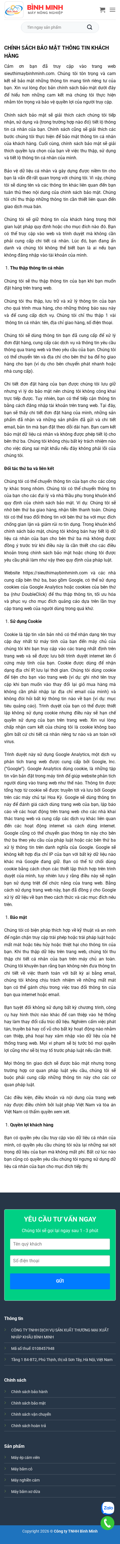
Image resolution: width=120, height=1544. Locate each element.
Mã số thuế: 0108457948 (32, 1348)
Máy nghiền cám (25, 1480)
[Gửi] (89, 27)
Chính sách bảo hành (29, 1391)
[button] (102, 10)
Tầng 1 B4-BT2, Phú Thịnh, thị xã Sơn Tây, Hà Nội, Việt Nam (61, 1359)
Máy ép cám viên (25, 1457)
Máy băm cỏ (21, 1469)
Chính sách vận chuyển (31, 1414)
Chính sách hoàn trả (28, 1425)
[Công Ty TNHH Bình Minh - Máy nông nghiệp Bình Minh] (33, 10)
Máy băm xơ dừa (25, 1491)
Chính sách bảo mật (28, 1403)
